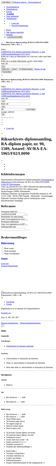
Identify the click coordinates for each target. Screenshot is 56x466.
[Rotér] (7, 117)
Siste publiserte (12, 16)
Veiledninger (11, 18)
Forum (9, 11)
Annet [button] (4, 258)
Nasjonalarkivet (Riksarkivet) (13, 180)
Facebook (10, 302)
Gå (3, 66)
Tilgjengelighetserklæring (30, 323)
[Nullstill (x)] (12, 117)
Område (26, 196)
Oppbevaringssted (33, 180)
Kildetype (5, 194)
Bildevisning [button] (7, 243)
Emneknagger (47, 196)
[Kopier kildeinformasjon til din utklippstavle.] (2, 122)
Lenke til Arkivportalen (10, 184)
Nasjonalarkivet (12, 7)
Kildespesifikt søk (8, 227)
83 (3, 114)
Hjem (8, 30)
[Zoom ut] (5, 117)
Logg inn (15, 23)
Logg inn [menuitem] (10, 128)
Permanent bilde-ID (9, 212)
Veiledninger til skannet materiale (19, 346)
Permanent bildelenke (10, 222)
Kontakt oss (6, 313)
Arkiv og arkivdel (8, 187)
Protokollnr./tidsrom (38, 194)
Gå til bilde (31, 109)
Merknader (35, 196)
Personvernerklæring (9, 323)
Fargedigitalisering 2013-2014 (17, 54)
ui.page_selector (7, 112)
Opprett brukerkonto (19, 25)
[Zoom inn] (2, 117)
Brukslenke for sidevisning (12, 217)
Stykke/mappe (7, 191)
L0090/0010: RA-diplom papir (13, 52)
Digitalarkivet (11, 9)
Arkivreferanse (18, 182)
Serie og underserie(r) (10, 189)
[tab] (28, 243)
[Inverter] (10, 117)
